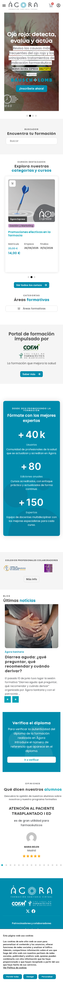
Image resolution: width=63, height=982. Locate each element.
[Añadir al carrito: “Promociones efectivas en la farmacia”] (12, 183)
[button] (4, 5)
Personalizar (47, 976)
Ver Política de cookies (15, 967)
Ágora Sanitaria (14, 651)
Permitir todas (12, 976)
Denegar (30, 976)
